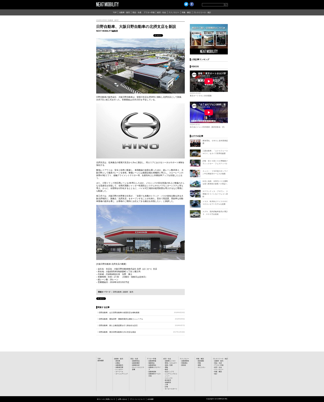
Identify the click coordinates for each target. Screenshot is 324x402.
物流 (166, 369)
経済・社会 (161, 12)
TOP (115, 12)
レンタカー (119, 369)
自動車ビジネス (170, 361)
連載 (199, 365)
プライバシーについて (137, 399)
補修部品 (151, 363)
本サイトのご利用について (106, 399)
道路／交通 (169, 365)
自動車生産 (136, 365)
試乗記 (118, 363)
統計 (215, 374)
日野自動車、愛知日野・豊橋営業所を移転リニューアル (142, 319)
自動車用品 (152, 365)
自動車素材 (136, 363)
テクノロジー (174, 12)
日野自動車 (117, 292)
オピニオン (201, 367)
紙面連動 (201, 361)
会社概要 (150, 399)
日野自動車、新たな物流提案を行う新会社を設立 (142, 325)
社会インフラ (169, 372)
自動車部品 (136, 361)
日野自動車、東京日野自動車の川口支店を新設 (142, 332)
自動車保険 (152, 372)
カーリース (119, 372)
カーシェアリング (122, 374)
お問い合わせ (122, 399)
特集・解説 (186, 12)
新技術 (183, 365)
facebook (192, 4)
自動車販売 (119, 365)
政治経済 (168, 380)
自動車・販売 (124, 12)
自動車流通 (119, 367)
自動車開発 (185, 361)
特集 (199, 363)
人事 (166, 384)
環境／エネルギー (171, 363)
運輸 (166, 367)
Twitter (186, 4)
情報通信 (184, 363)
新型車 (118, 361)
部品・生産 (137, 12)
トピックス (169, 378)
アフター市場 (149, 12)
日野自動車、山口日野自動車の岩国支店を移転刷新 (142, 312)
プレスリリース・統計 (202, 12)
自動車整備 (152, 361)
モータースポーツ (171, 389)
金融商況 (168, 382)
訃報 (166, 387)
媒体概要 (101, 360)
